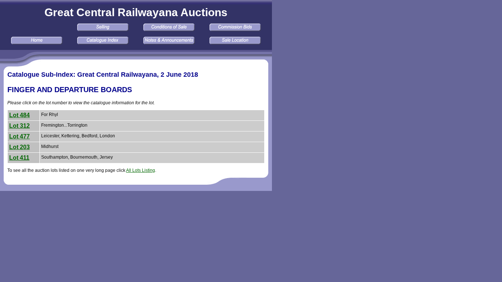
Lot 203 (19, 147)
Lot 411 (19, 158)
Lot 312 (19, 126)
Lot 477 (19, 136)
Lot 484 (19, 115)
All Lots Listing (140, 170)
